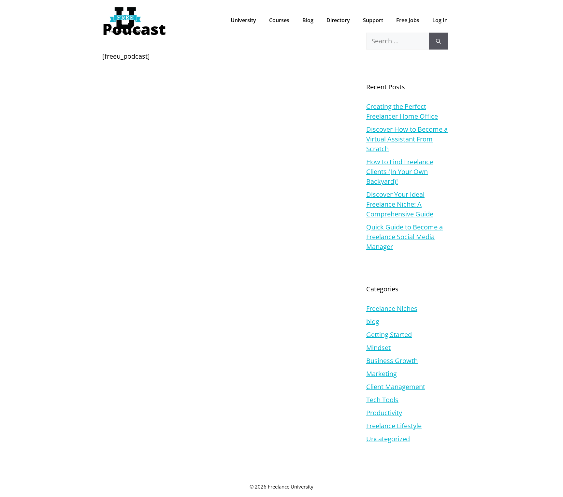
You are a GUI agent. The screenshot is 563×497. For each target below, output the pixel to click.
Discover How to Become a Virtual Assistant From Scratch (407, 139)
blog (372, 321)
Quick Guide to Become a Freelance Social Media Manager (404, 237)
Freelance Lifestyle (394, 425)
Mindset (378, 347)
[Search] (438, 41)
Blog (307, 20)
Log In (440, 20)
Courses (279, 20)
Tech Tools (382, 399)
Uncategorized (388, 438)
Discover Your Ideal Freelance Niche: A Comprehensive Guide (399, 204)
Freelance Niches (391, 308)
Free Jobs (407, 20)
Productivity (384, 412)
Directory (338, 20)
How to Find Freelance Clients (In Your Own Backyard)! (399, 171)
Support (373, 20)
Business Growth (392, 360)
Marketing (381, 373)
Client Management (395, 386)
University (243, 20)
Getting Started (389, 334)
